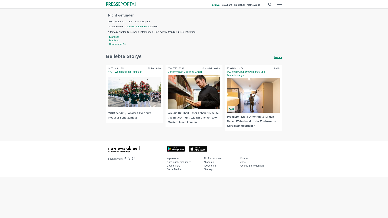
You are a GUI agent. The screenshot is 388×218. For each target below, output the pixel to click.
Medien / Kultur (154, 68)
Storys (216, 5)
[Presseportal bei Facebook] (124, 158)
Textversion (210, 165)
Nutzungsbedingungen (179, 162)
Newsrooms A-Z (117, 44)
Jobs (243, 162)
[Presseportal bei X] (128, 158)
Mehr (277, 57)
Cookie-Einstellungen (252, 165)
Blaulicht (227, 5)
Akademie (209, 162)
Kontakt (244, 158)
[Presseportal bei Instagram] (132, 158)
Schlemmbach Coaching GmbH (185, 72)
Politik (277, 68)
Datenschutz (173, 165)
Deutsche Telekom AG (137, 26)
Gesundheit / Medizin (211, 68)
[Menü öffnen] (279, 4)
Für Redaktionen (213, 158)
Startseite (114, 37)
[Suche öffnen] (270, 4)
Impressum (173, 158)
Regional (239, 5)
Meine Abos (253, 5)
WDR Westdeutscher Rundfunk (125, 72)
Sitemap (208, 169)
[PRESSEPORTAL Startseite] (121, 4)
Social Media (174, 169)
